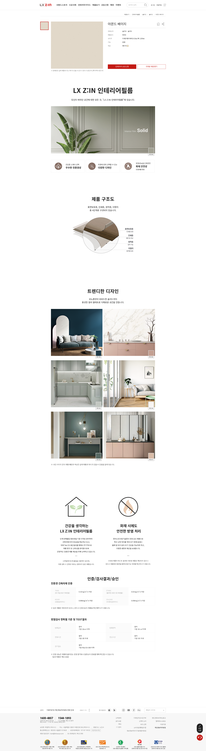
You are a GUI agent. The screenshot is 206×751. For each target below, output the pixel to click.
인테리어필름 (136, 14)
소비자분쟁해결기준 (140, 727)
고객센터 (118, 718)
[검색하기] (145, 5)
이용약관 (163, 724)
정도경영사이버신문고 (159, 718)
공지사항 (118, 721)
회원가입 (159, 5)
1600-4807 (46, 718)
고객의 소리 (142, 721)
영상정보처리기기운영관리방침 (136, 731)
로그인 (153, 5)
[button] (163, 24)
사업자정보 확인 (96, 730)
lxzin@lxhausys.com (57, 733)
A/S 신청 (143, 724)
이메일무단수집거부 (140, 718)
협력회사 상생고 (161, 721)
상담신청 (199, 729)
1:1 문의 (118, 727)
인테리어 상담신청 (122, 67)
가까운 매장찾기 (151, 67)
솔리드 (144, 14)
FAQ (119, 724)
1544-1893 (64, 718)
